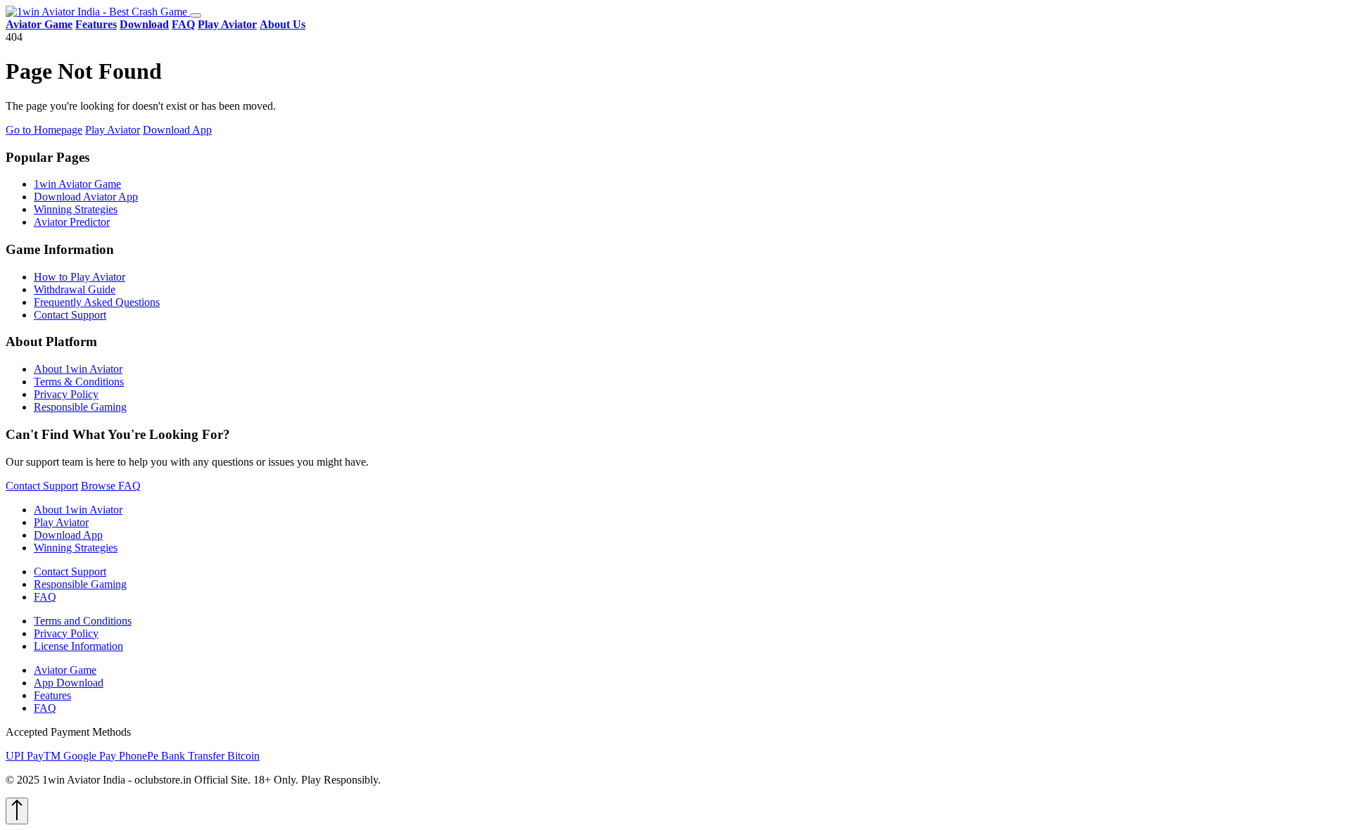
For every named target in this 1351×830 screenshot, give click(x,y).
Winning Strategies (76, 209)
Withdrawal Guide (74, 289)
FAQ (45, 597)
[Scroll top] (17, 811)
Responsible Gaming (80, 407)
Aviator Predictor (72, 222)
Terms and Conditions (83, 621)
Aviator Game (65, 670)
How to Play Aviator (79, 277)
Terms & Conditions (79, 382)
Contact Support (70, 315)
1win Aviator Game (77, 184)
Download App (177, 130)
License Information (78, 646)
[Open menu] (195, 15)
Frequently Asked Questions (97, 302)
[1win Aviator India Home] (98, 12)
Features (52, 695)
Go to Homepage (44, 130)
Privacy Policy (66, 394)
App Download (68, 683)
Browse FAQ (111, 486)
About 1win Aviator (78, 369)
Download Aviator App (86, 197)
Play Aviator (112, 130)
